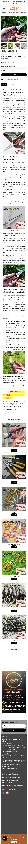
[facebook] (3, 792)
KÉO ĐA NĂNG (12, 12)
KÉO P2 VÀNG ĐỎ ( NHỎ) (14, 576)
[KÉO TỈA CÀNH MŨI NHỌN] (14, 9)
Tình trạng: (3, 70)
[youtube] (7, 792)
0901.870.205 (12, 1)
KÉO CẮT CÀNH (14, 448)
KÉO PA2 (14, 608)
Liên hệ (14, 74)
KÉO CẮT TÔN (14, 480)
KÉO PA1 (14, 640)
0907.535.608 (20, 1)
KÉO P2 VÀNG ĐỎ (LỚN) (14, 544)
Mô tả (4, 84)
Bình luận (11, 84)
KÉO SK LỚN (14, 512)
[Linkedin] (12, 80)
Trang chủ (4, 12)
